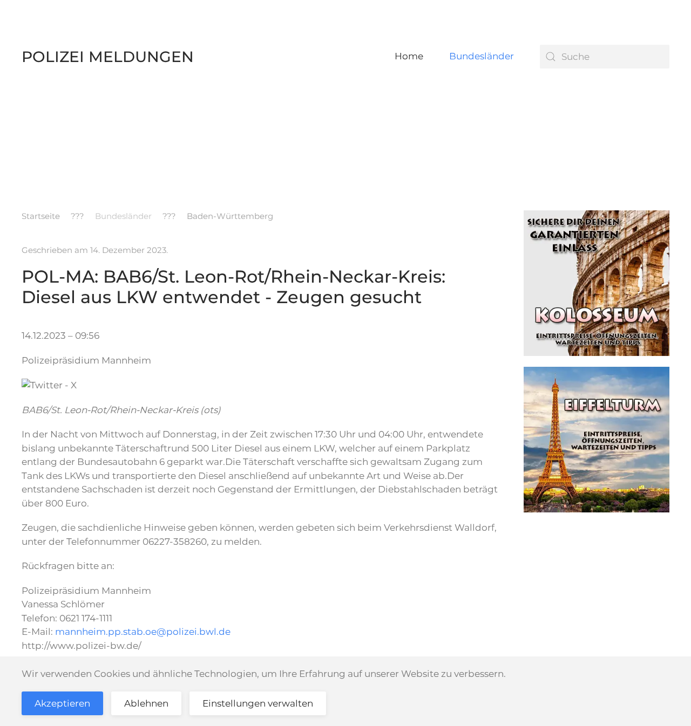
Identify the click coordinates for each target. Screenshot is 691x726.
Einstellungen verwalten (257, 703)
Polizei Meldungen (108, 56)
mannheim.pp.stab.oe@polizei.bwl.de (143, 631)
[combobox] (604, 57)
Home (409, 56)
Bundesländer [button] (481, 56)
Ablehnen (146, 703)
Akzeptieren (62, 703)
